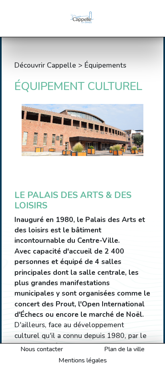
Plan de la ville (124, 349)
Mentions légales (82, 360)
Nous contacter (41, 349)
